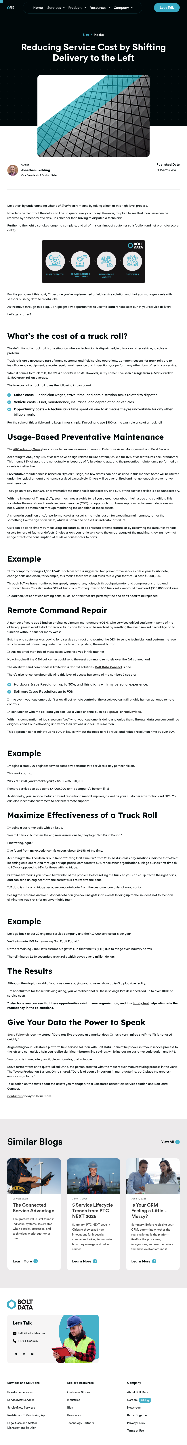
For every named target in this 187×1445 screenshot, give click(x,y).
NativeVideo (132, 712)
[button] (56, 7)
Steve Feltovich (18, 1034)
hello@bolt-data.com (31, 1333)
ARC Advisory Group (27, 449)
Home (38, 7)
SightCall (113, 712)
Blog (86, 34)
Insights (99, 34)
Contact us (15, 1096)
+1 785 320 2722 (28, 1340)
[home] (10, 7)
